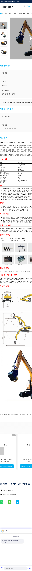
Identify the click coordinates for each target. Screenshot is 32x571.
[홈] (7, 7)
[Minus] (30, 531)
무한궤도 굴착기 (13, 13)
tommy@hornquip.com (9, 494)
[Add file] (2, 568)
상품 (6, 13)
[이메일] (20, 503)
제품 (28, 6)
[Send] (29, 568)
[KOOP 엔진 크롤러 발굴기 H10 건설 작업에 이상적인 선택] (16, 445)
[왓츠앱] (4, 503)
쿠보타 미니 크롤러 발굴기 (11, 414)
